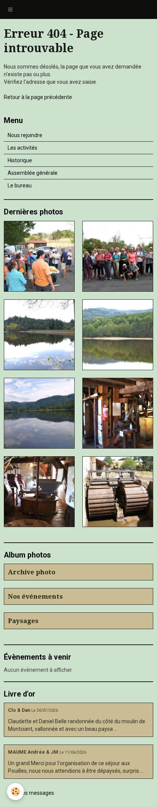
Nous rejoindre (25, 135)
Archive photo (31, 572)
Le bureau (20, 185)
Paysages (23, 621)
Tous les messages (31, 793)
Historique (20, 160)
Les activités (22, 148)
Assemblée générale (33, 173)
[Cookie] (15, 791)
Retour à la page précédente (38, 97)
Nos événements (35, 596)
